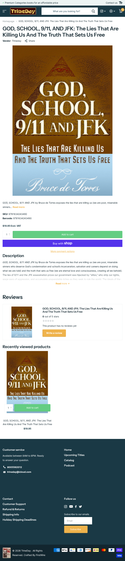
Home (68, 449)
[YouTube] (71, 506)
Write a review (54, 333)
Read (61, 283)
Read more (19, 207)
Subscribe (76, 529)
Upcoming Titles (74, 455)
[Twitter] (80, 506)
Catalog (69, 460)
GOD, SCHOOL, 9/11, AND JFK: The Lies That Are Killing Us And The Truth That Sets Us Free (27, 422)
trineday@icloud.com (19, 471)
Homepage (8, 21)
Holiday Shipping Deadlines (19, 519)
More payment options (63, 251)
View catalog (4, 10)
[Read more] (103, 11)
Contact (8, 498)
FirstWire (40, 555)
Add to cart (68, 234)
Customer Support (14, 504)
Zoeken (93, 11)
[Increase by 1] (10, 231)
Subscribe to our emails (76, 514)
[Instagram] (65, 506)
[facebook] (76, 506)
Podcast (69, 465)
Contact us (111, 2)
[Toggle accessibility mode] (120, 3)
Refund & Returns (14, 509)
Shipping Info (11, 514)
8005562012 (14, 467)
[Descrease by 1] (10, 237)
